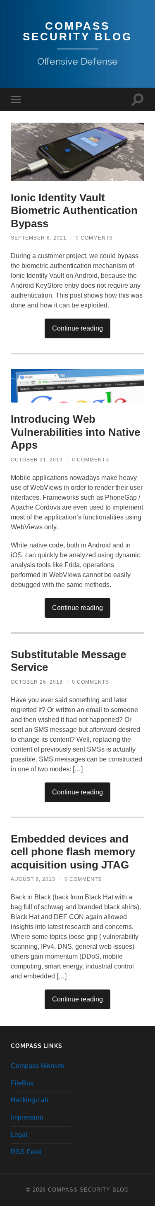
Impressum (27, 1117)
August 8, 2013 (33, 879)
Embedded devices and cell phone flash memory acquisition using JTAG (73, 852)
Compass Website (37, 1065)
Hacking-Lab (29, 1100)
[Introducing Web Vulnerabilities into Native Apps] (77, 386)
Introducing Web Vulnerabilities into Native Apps (75, 432)
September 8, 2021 (39, 238)
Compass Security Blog (77, 31)
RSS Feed (26, 1151)
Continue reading (77, 328)
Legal (19, 1134)
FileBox (22, 1083)
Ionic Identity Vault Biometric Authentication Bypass (74, 210)
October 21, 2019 (37, 460)
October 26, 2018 (37, 682)
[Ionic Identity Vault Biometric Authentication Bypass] (77, 152)
